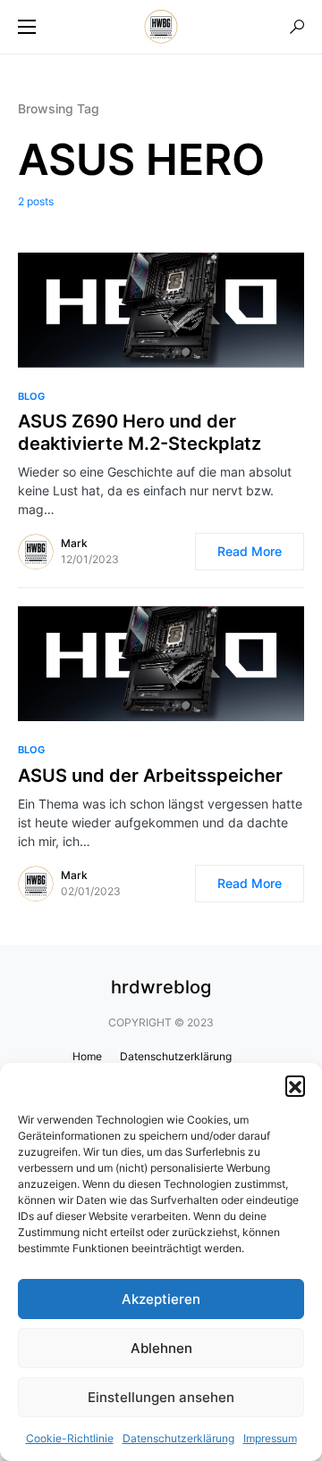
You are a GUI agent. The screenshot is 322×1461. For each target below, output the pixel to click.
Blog (31, 396)
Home (87, 1056)
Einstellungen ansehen (161, 1397)
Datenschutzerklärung (178, 1438)
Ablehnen (161, 1348)
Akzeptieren (161, 1299)
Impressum (270, 1438)
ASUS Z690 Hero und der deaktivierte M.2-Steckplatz (139, 432)
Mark (74, 543)
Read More (249, 551)
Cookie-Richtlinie (70, 1438)
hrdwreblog (161, 987)
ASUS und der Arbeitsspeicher (150, 775)
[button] (295, 1085)
